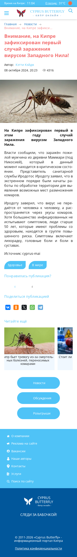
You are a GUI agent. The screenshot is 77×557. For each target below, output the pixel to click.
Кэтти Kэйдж (24, 65)
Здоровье (15, 265)
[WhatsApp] (32, 307)
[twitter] (34, 524)
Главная (10, 24)
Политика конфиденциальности (38, 548)
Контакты (18, 466)
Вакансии (18, 451)
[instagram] (24, 524)
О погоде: (51, 3)
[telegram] (44, 524)
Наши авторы (21, 459)
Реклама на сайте (24, 444)
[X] (24, 307)
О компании (20, 436)
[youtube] (63, 524)
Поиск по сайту (22, 481)
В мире (37, 265)
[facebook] (14, 524)
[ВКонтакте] (8, 307)
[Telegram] (40, 307)
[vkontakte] (54, 524)
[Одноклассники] (16, 307)
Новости (30, 24)
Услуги (16, 474)
